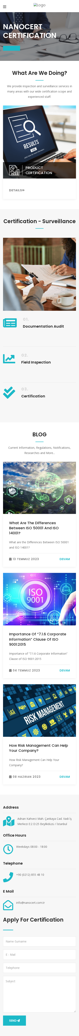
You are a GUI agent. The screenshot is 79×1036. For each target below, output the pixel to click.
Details (15, 190)
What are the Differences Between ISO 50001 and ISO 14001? (34, 528)
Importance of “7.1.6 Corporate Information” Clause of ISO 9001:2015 (37, 639)
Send (13, 1021)
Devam (65, 559)
